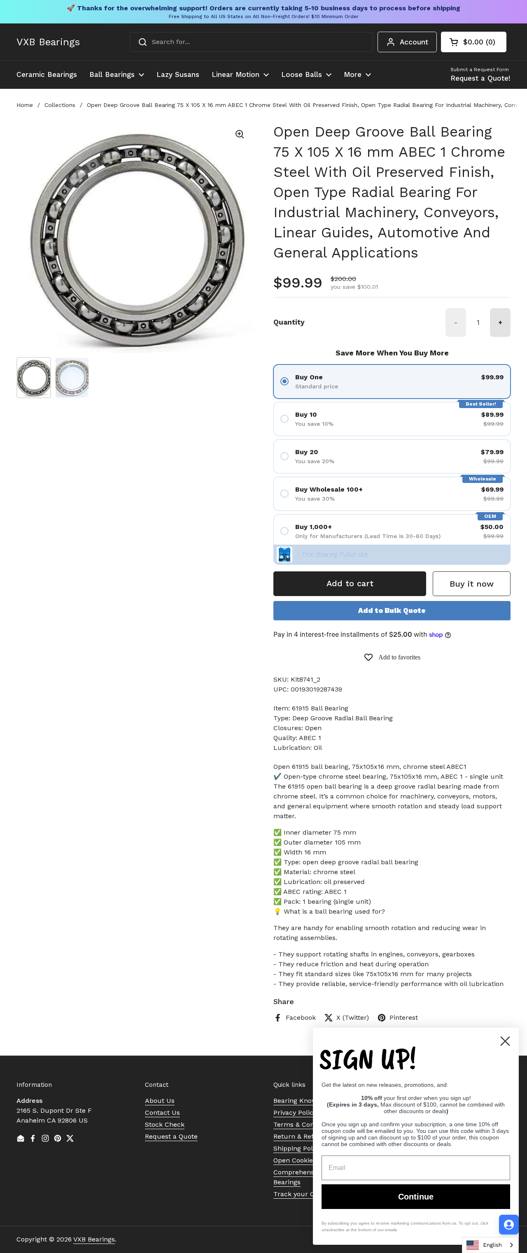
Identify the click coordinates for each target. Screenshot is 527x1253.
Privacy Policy (295, 1112)
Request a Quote (171, 1136)
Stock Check (164, 1124)
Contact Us (162, 1112)
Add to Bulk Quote (392, 610)
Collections (59, 105)
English (492, 1245)
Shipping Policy (297, 1148)
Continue (416, 1196)
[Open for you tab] (509, 1224)
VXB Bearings (48, 42)
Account (414, 42)
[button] (473, 42)
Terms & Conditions (304, 1124)
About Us (160, 1100)
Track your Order (300, 1194)
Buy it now (472, 584)
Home (24, 105)
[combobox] (251, 42)
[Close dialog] (505, 1041)
